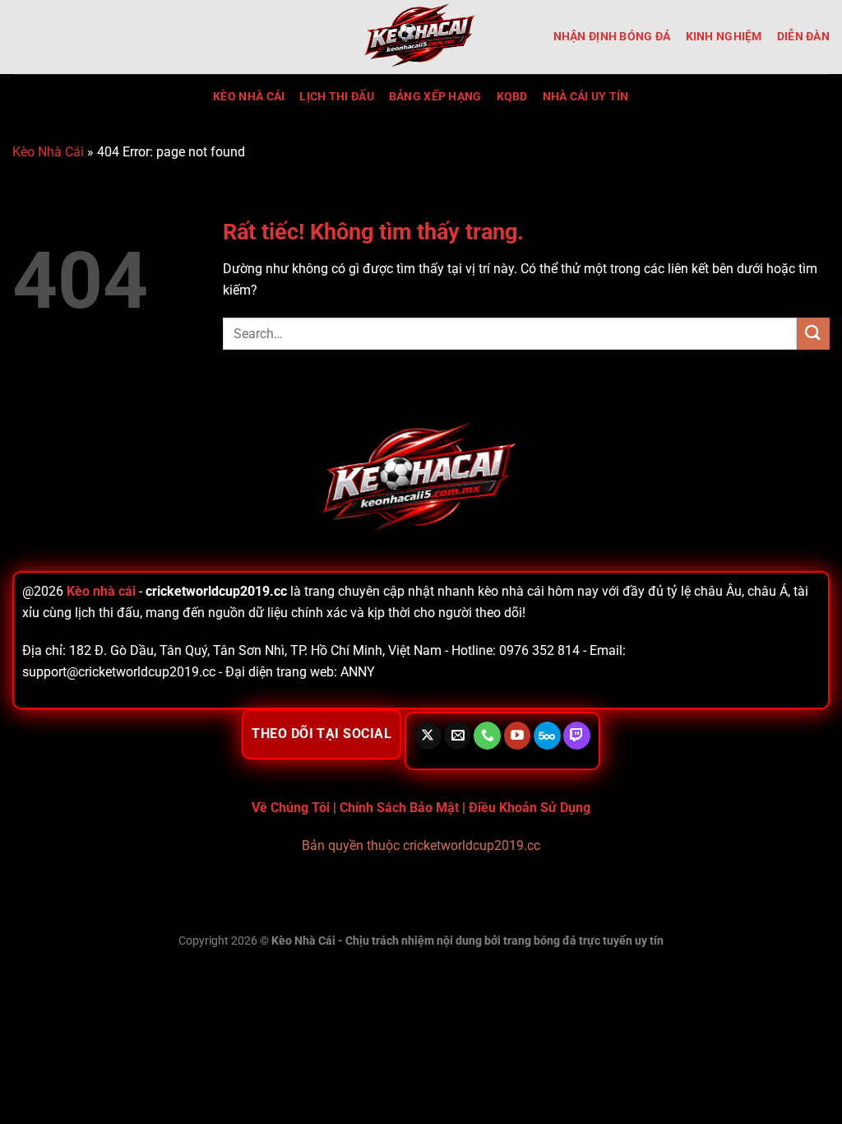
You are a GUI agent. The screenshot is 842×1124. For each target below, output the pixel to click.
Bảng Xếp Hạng (435, 97)
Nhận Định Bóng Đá (612, 37)
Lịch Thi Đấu (336, 97)
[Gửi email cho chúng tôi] (457, 736)
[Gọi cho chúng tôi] (487, 736)
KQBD (512, 97)
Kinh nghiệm (724, 37)
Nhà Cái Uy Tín (586, 97)
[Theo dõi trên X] (428, 736)
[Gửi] (813, 334)
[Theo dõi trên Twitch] (576, 736)
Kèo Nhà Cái (249, 97)
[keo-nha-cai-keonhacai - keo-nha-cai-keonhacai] (421, 37)
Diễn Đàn (803, 37)
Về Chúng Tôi (291, 807)
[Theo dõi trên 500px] (547, 736)
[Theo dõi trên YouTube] (517, 736)
